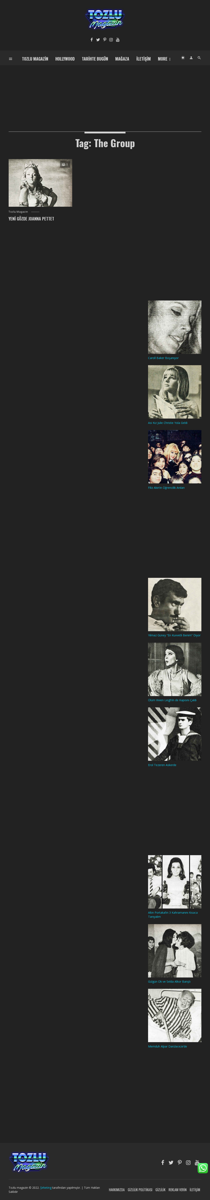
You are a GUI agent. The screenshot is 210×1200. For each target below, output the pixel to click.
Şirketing (46, 1188)
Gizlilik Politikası (140, 1189)
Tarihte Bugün (95, 59)
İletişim (143, 59)
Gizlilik (160, 1189)
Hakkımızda (117, 1189)
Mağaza (122, 59)
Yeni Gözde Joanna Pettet (31, 218)
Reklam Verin (178, 1189)
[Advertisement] (105, 93)
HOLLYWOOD (65, 59)
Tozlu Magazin (35, 59)
